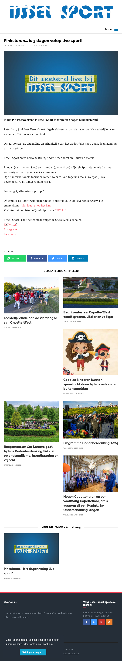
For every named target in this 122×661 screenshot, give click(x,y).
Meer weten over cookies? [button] (38, 644)
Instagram (10, 229)
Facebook (10, 234)
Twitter (11, 224)
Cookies (74, 653)
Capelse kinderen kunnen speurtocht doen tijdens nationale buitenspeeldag (89, 384)
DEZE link (60, 210)
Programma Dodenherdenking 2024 (90, 443)
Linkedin (79, 258)
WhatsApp (16, 258)
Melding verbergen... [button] (33, 652)
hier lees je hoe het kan (36, 205)
